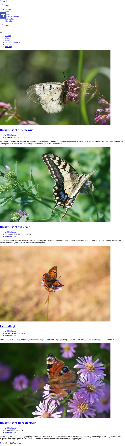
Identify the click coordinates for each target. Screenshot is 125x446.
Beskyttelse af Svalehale (15, 226)
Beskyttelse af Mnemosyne (16, 129)
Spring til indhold (6, 1)
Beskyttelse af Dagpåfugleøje (18, 422)
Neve (2, 443)
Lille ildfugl (7, 326)
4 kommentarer (10, 432)
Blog (7, 12)
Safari (7, 14)
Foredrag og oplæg (12, 16)
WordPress (17, 443)
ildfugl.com (11, 135)
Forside (8, 9)
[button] (3, 15)
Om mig (8, 21)
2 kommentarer (10, 236)
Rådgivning (9, 19)
